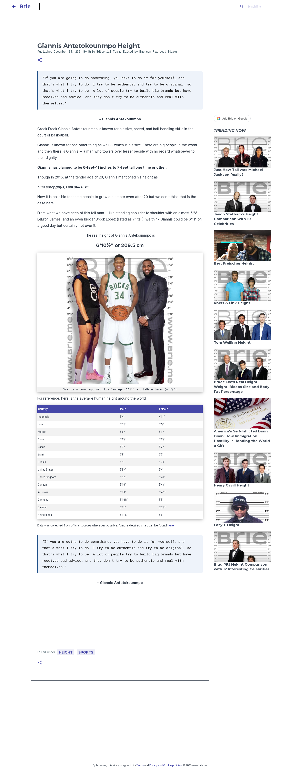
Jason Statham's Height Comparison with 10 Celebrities (236, 219)
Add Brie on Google (235, 118)
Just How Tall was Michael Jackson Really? (238, 172)
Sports (85, 652)
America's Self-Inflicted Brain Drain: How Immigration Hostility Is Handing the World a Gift (242, 438)
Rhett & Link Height (232, 303)
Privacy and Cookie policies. (165, 765)
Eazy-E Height (227, 525)
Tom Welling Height (232, 342)
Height (66, 652)
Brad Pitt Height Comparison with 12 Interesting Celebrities (242, 566)
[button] (39, 60)
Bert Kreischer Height (234, 263)
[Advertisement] (120, 619)
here (171, 525)
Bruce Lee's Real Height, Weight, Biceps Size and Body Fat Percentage (241, 387)
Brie (25, 6)
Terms (140, 765)
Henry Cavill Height (231, 485)
